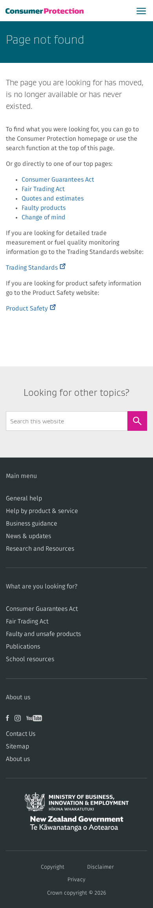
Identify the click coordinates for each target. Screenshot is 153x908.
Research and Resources (40, 549)
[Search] (137, 421)
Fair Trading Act (43, 189)
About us (18, 759)
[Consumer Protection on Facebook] (10, 721)
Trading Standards (36, 268)
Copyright (52, 867)
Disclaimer (100, 867)
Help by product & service (42, 511)
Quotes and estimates (53, 198)
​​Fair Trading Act (27, 621)
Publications (23, 646)
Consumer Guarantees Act (58, 179)
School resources (30, 659)
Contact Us (20, 734)
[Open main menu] (141, 10)
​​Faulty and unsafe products (43, 634)
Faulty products (44, 208)
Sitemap (17, 746)
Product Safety (31, 308)
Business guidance (31, 523)
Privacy (76, 879)
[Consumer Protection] (45, 11)
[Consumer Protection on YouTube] (36, 721)
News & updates (28, 536)
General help (24, 498)
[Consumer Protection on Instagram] (20, 721)
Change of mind (44, 217)
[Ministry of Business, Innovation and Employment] (76, 804)
